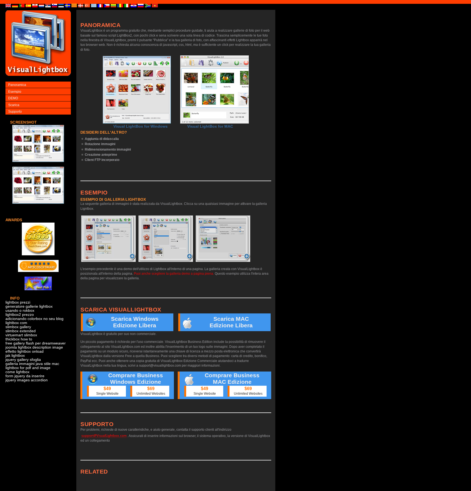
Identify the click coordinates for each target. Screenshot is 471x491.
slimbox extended (20, 331)
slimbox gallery (18, 327)
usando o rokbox (19, 311)
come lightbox (17, 372)
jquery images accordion (26, 380)
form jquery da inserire (24, 376)
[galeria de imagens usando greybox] (38, 165)
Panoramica (17, 85)
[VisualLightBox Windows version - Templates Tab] (165, 238)
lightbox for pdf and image (27, 368)
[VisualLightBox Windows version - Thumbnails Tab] (108, 238)
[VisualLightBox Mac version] (214, 89)
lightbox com (16, 323)
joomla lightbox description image (34, 347)
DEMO (13, 98)
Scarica (13, 105)
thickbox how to (18, 339)
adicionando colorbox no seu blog (34, 319)
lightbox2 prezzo (19, 315)
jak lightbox (15, 356)
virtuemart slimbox (21, 335)
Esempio (14, 92)
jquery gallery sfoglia (23, 360)
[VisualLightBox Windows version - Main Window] (137, 90)
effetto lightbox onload (24, 351)
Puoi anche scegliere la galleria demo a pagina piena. (174, 274)
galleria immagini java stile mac (32, 364)
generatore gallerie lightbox (29, 306)
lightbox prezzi (17, 302)
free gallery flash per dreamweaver (35, 343)
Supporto (15, 111)
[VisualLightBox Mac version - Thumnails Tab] (223, 238)
